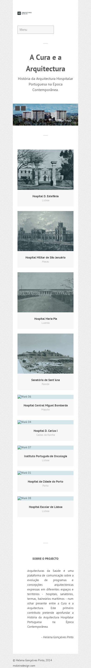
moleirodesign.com (24, 666)
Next (23, 108)
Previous (17, 108)
